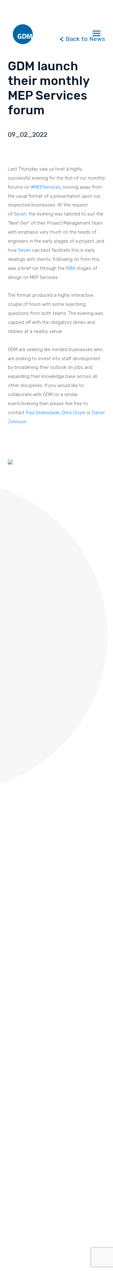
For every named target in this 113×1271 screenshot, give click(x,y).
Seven (19, 214)
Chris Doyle (73, 412)
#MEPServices (46, 187)
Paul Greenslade (42, 412)
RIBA (70, 268)
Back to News (84, 38)
